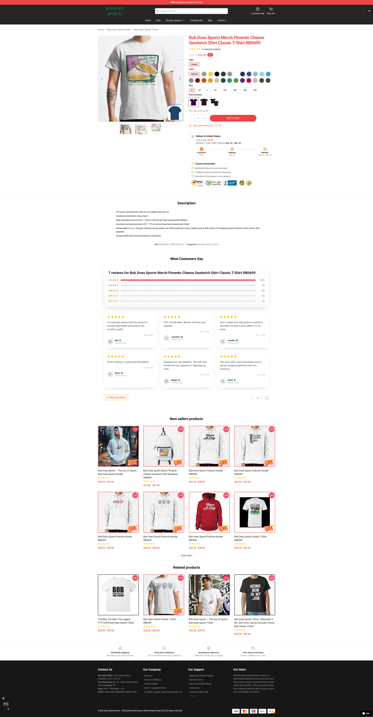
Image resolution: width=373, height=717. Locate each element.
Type (191, 60)
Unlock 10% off (5, 704)
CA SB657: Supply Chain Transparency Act (163, 692)
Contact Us (194, 688)
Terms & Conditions (152, 680)
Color (191, 69)
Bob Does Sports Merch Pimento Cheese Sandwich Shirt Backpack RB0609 (160, 474)
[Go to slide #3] (156, 129)
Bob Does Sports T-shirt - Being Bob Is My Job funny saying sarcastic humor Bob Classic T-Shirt (254, 623)
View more (186, 556)
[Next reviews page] (266, 398)
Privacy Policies (151, 684)
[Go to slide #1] (126, 129)
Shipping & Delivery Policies (201, 675)
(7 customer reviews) (211, 49)
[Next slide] (180, 79)
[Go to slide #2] (141, 129)
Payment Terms (196, 680)
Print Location (195, 95)
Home (101, 29)
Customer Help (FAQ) (198, 692)
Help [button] (368, 713)
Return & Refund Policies (200, 684)
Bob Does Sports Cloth (119, 29)
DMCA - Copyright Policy (155, 688)
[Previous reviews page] (252, 398)
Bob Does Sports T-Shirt (146, 29)
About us (148, 675)
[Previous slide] (102, 79)
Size (191, 85)
